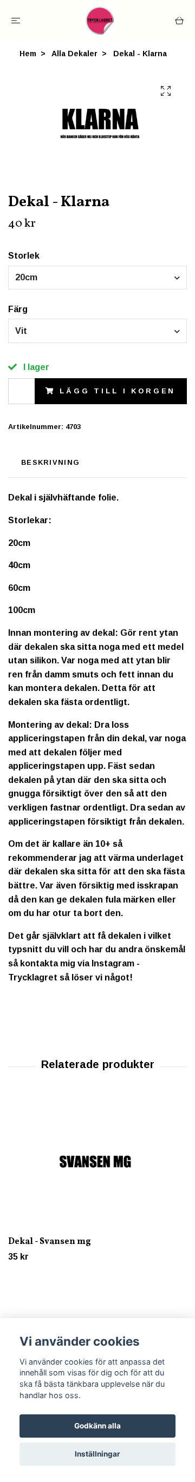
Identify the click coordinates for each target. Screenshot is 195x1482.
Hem (28, 53)
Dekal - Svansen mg (49, 1242)
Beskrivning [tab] (50, 462)
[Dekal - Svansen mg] (97, 1164)
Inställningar (97, 1454)
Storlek (24, 255)
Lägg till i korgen (118, 391)
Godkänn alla (97, 1425)
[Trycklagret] (99, 20)
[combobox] (97, 277)
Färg (18, 309)
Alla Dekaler (74, 53)
